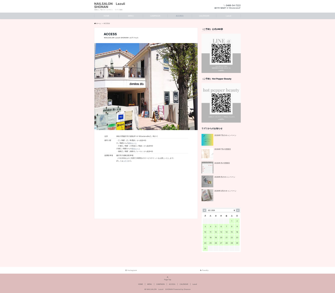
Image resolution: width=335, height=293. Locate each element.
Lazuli (228, 16)
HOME (106, 16)
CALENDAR (204, 16)
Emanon (187, 289)
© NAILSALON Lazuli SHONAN (158, 289)
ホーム (98, 23)
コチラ (125, 161)
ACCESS (179, 16)
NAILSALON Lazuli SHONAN (111, 5)
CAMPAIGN (155, 16)
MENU (131, 16)
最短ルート (132, 143)
